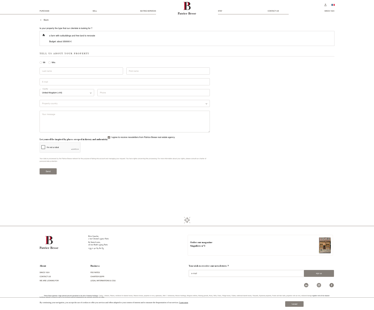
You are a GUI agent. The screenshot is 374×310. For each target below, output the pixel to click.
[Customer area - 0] (325, 4)
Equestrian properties (265, 295)
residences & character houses (124, 295)
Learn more (183, 302)
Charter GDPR (97, 276)
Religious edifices (192, 295)
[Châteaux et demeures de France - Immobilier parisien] (333, 4)
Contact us (273, 11)
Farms (219, 295)
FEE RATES (95, 272)
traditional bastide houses (244, 295)
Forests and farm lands (278, 295)
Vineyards (255, 295)
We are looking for (49, 280)
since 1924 (329, 11)
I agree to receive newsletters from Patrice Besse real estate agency (143, 137)
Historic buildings (180, 295)
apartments (158, 295)
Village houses (226, 295)
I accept (294, 304)
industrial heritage (306, 295)
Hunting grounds (203, 295)
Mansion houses (138, 295)
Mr (44, 62)
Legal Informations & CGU (103, 280)
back (45, 20)
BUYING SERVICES (148, 11)
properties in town (149, 295)
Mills (215, 295)
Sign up (319, 273)
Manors (112, 295)
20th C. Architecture (168, 295)
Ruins (211, 295)
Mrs (53, 62)
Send (48, 171)
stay (220, 11)
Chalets (233, 295)
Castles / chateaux (104, 295)
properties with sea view (293, 295)
